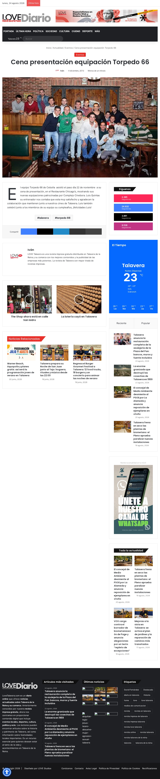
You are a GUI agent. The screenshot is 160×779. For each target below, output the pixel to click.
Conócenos (66, 768)
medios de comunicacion (135, 705)
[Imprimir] (93, 231)
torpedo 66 (63, 217)
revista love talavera (133, 727)
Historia (147, 695)
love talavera (147, 700)
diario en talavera (131, 695)
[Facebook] (29, 231)
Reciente (121, 323)
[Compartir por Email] (77, 231)
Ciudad (76, 31)
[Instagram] (41, 269)
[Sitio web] (29, 269)
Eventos (69, 48)
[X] (45, 231)
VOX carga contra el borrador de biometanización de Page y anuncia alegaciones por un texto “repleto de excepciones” (122, 636)
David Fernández (131, 690)
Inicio (48, 48)
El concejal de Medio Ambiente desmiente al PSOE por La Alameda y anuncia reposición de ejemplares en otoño (142, 401)
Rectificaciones (149, 768)
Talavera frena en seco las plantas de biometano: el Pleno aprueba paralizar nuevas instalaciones (143, 432)
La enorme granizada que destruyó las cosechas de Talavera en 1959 (142, 373)
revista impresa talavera (134, 721)
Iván (62, 71)
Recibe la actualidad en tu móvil (133, 463)
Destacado (148, 690)
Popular (145, 323)
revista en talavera (142, 711)
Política (38, 31)
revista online (130, 732)
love (135, 700)
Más (97, 31)
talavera (44, 217)
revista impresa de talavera (136, 716)
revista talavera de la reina (135, 737)
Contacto (79, 768)
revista (127, 711)
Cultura (64, 31)
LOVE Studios (44, 768)
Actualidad (58, 48)
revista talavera (147, 732)
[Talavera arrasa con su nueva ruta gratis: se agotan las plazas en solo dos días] (112, 697)
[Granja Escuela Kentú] (87, 706)
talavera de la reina (144, 743)
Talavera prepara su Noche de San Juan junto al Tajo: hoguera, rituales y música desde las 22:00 (53, 369)
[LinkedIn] (61, 231)
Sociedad (51, 31)
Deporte (87, 31)
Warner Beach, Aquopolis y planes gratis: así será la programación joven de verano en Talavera (20, 369)
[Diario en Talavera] (26, 18)
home (126, 700)
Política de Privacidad (109, 768)
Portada (8, 31)
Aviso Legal (91, 768)
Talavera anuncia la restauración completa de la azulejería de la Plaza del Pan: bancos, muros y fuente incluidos (142, 346)
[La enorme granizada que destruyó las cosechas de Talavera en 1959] (122, 370)
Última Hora (23, 31)
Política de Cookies (131, 768)
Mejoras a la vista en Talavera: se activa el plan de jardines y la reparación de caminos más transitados (143, 633)
